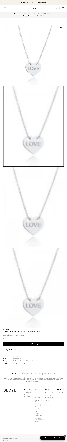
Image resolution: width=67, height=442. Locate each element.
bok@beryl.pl (28, 396)
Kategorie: (6, 361)
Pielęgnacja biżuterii (38, 396)
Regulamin (38, 411)
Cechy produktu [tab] (27, 374)
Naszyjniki (34, 361)
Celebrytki (28, 361)
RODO (37, 393)
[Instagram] (59, 393)
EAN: (4, 358)
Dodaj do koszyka (33, 344)
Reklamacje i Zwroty (38, 401)
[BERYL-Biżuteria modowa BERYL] (33, 8)
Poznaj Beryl (49, 393)
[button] (61, 27)
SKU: (4, 356)
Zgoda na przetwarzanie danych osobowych (39, 420)
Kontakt (47, 400)
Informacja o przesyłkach (38, 406)
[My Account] (59, 8)
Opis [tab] (14, 374)
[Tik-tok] (62, 393)
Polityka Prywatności (38, 414)
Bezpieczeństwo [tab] (47, 374)
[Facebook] (56, 393)
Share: (5, 363)
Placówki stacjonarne (49, 396)
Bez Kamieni (16, 361)
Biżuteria (22, 361)
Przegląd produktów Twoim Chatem (53, 438)
